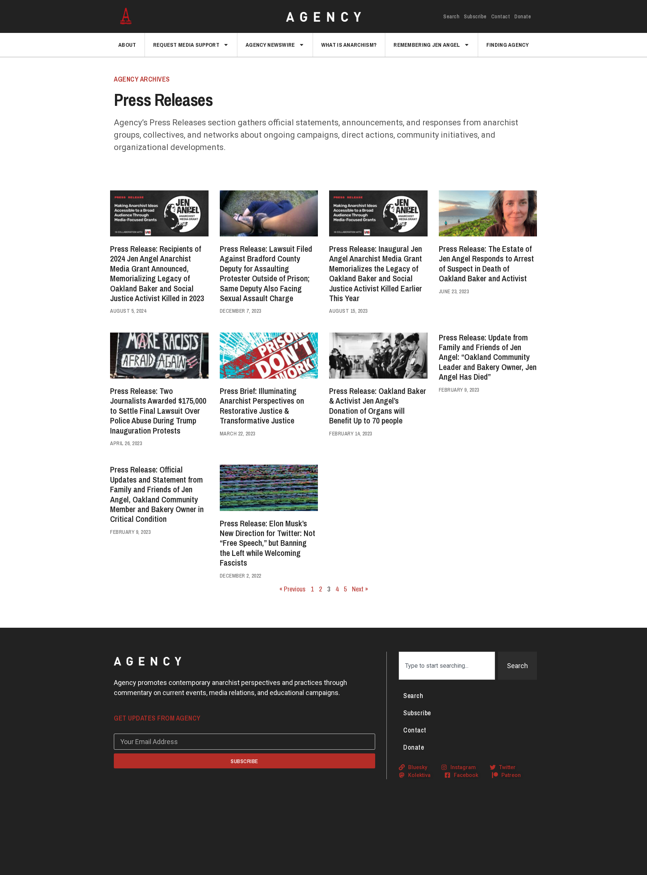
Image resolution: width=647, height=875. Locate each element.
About (127, 45)
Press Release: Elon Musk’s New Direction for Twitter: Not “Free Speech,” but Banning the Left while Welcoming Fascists (267, 543)
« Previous (292, 589)
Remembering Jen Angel (427, 45)
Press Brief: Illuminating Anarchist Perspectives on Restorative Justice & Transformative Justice (262, 405)
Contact (500, 16)
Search (451, 16)
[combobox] (447, 666)
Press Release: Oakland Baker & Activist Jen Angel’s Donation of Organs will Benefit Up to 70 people (377, 405)
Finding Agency (507, 45)
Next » (360, 589)
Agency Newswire (270, 45)
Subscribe (475, 16)
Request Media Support (186, 45)
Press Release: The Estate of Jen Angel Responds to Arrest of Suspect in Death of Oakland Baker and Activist (486, 263)
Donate (522, 16)
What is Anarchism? (349, 45)
